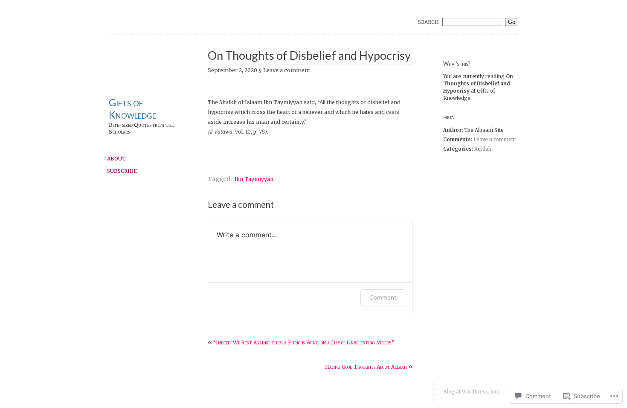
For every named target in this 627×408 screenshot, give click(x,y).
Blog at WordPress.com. (472, 392)
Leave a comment (494, 140)
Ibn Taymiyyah (254, 179)
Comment (382, 297)
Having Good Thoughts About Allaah (366, 367)
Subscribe (122, 171)
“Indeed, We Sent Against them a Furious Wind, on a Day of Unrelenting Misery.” (303, 342)
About (116, 158)
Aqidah (482, 149)
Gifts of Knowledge (132, 108)
